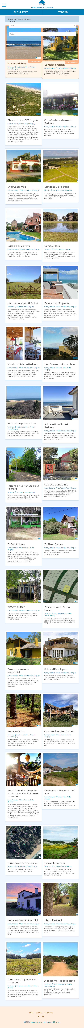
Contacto (49, 1012)
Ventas (63, 12)
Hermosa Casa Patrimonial (22, 920)
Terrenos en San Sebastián (22, 863)
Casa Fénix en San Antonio (59, 731)
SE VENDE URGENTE (56, 484)
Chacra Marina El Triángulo (22, 120)
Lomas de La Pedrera (56, 187)
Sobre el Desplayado (56, 669)
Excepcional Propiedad (57, 303)
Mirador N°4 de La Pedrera (22, 364)
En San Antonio (16, 544)
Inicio (31, 1012)
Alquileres (21, 12)
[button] (42, 26)
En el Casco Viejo (16, 187)
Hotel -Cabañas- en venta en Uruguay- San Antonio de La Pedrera (23, 793)
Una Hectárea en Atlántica (22, 303)
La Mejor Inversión (54, 65)
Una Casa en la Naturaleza (59, 364)
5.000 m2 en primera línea (21, 423)
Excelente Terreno (54, 863)
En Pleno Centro (53, 544)
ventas (39, 1012)
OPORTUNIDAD (16, 607)
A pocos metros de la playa (59, 981)
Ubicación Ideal (53, 920)
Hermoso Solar (15, 731)
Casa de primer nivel (18, 246)
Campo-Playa (52, 246)
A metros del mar (17, 63)
